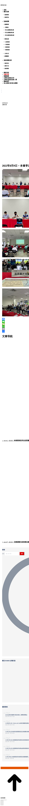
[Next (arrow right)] (2, 802)
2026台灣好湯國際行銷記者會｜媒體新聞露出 (16, 714)
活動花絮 (4, 104)
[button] (14, 7)
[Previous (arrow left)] (1, 802)
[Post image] (7, 713)
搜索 (3, 553)
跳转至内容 (3, 5)
